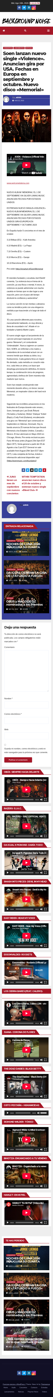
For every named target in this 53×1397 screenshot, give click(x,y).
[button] (25, 31)
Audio (14, 1387)
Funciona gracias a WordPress (14, 1384)
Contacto (34, 1387)
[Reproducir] (7, 799)
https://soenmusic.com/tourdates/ (21, 461)
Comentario (9, 647)
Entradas (44, 1387)
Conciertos (8, 48)
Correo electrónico (13, 714)
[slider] (43, 1112)
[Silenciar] (41, 799)
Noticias (29, 48)
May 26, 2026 (14, 1320)
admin (18, 97)
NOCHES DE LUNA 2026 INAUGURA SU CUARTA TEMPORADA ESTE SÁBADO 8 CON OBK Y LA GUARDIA (26, 1263)
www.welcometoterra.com (18, 183)
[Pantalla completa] (45, 799)
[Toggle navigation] (48, 31)
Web (6, 729)
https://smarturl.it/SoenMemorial (29, 269)
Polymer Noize (33, 1392)
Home (6, 1387)
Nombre (8, 699)
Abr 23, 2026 (14, 1347)
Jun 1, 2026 (13, 1293)
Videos (44, 1392)
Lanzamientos (19, 48)
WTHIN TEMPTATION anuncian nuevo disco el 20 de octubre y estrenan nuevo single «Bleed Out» (34, 483)
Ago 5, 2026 (13, 1266)
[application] (26, 789)
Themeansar (45, 1384)
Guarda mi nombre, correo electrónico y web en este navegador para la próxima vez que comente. (26, 750)
